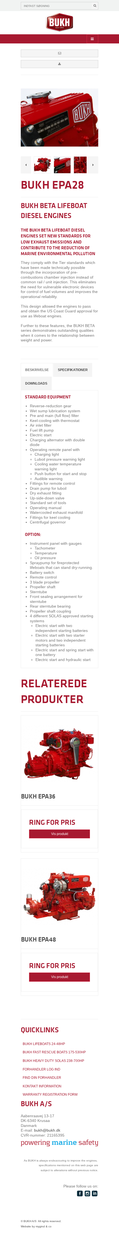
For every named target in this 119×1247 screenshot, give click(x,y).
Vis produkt (59, 834)
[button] (59, 53)
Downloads (36, 383)
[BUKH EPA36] (59, 753)
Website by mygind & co (36, 1226)
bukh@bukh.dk (47, 1130)
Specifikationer (73, 370)
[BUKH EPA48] (59, 897)
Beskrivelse (37, 370)
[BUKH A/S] (59, 22)
